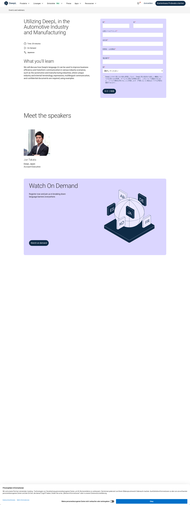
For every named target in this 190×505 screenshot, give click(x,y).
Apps (77, 3)
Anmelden (148, 3)
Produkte (23, 3)
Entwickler (53, 3)
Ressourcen (89, 3)
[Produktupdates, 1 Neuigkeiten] (138, 3)
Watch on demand (39, 243)
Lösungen (37, 3)
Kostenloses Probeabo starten (170, 3)
